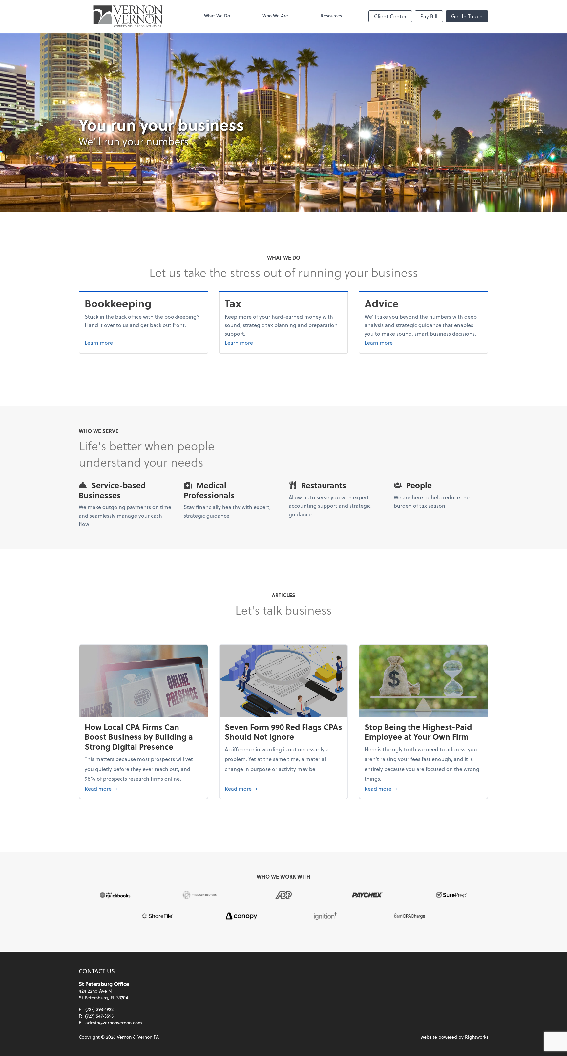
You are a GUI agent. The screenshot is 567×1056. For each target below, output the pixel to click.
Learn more (123, 342)
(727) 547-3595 (99, 1015)
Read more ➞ (143, 788)
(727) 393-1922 (99, 1009)
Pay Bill (428, 16)
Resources (331, 15)
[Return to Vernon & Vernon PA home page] (128, 16)
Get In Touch (467, 16)
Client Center (390, 16)
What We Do (217, 15)
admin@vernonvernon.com (113, 1022)
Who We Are (275, 15)
